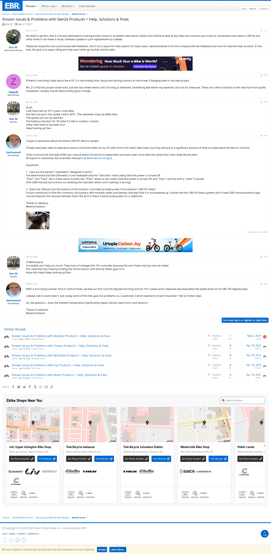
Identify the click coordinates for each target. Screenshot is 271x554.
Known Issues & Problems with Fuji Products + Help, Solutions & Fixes (58, 365)
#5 (266, 256)
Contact (21, 533)
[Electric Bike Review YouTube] (4, 540)
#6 (266, 283)
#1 (266, 30)
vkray (258, 338)
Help (4, 533)
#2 (266, 75)
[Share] (261, 30)
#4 (266, 135)
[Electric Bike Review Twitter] (23, 540)
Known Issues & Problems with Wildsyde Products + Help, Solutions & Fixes (62, 355)
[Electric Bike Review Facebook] (11, 540)
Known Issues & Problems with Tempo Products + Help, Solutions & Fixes (60, 346)
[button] (36, 6)
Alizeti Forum (37, 378)
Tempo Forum (38, 349)
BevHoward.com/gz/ (99, 158)
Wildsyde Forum (38, 358)
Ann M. (9, 24)
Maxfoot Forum (37, 339)
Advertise (33, 533)
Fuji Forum (36, 368)
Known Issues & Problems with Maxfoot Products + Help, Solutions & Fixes (61, 336)
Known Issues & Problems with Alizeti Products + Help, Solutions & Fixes (59, 375)
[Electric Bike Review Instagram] (17, 540)
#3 (266, 102)
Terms (12, 533)
